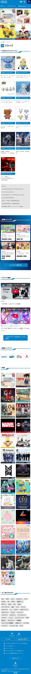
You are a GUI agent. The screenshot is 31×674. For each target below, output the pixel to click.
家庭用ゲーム (20, 601)
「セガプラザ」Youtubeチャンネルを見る (15, 337)
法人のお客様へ (8, 639)
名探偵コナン (18, 623)
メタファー (4, 617)
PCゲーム (3, 256)
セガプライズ (4, 609)
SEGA (7, 599)
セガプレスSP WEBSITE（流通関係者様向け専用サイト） (23, 639)
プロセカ (13, 612)
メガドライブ (4, 615)
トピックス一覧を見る (15, 265)
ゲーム (12, 599)
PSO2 (27, 617)
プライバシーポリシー (9, 648)
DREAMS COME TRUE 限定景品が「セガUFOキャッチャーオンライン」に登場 (8, 254)
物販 (13, 607)
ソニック (11, 617)
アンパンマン (4, 625)
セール (21, 625)
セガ (3, 599)
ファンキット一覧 (13, 625)
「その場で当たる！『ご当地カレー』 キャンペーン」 (23, 254)
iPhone (13, 601)
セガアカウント (11, 620)
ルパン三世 (26, 623)
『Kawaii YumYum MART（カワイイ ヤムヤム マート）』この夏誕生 (23, 236)
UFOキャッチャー (24, 609)
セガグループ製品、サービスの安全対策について (14, 650)
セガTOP (2, 41)
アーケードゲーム (4, 239)
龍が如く (3, 620)
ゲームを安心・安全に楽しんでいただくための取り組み (16, 643)
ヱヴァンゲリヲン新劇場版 (7, 623)
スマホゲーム (8, 256)
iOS (8, 601)
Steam (9, 604)
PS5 (14, 604)
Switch (19, 604)
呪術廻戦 (19, 620)
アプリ (25, 599)
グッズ (17, 607)
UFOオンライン (5, 612)
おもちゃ (16, 609)
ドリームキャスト (22, 615)
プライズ (10, 239)
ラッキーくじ (20, 612)
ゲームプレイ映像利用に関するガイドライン (14, 653)
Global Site (16, 658)
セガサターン (12, 615)
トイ (21, 239)
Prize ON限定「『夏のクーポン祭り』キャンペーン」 (8, 236)
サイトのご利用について (10, 645)
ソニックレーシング (19, 617)
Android (3, 601)
